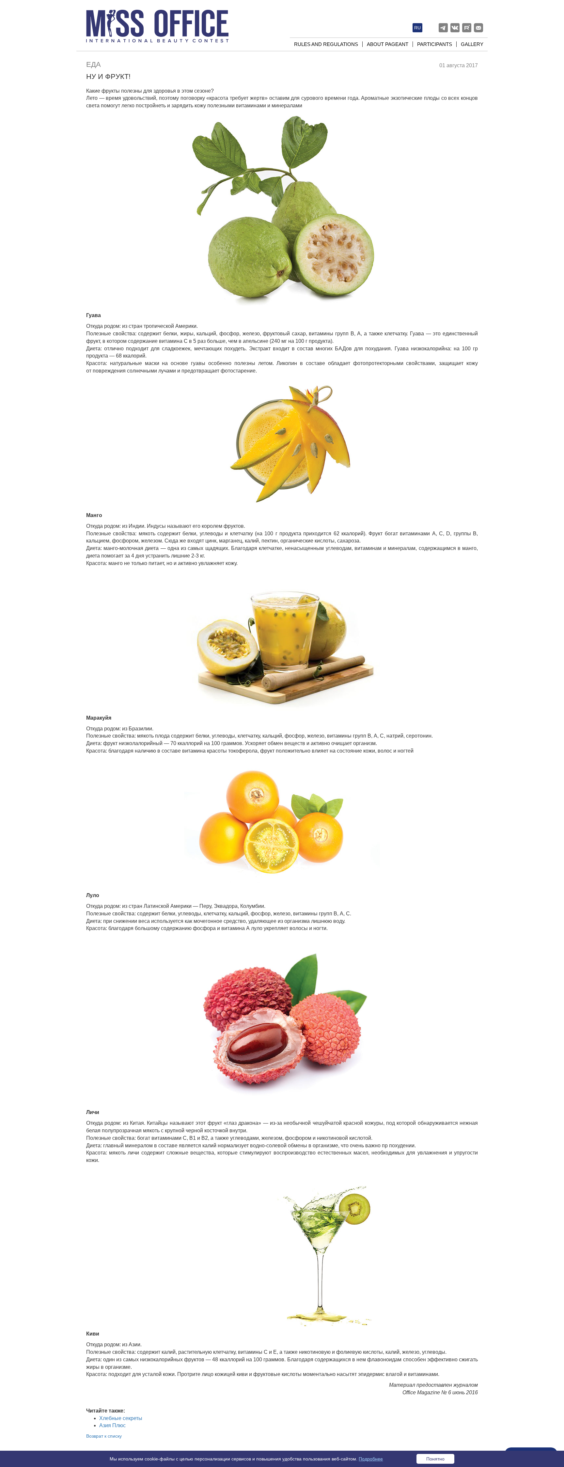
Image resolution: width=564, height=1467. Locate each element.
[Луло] (282, 823)
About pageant (387, 44)
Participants (434, 44)
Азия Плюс (112, 1425)
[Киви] (282, 1247)
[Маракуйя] (282, 640)
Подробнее (371, 1458)
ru (417, 27)
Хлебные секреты (120, 1418)
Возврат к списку (104, 1436)
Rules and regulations (326, 44)
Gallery (472, 44)
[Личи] (282, 1020)
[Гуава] (282, 210)
